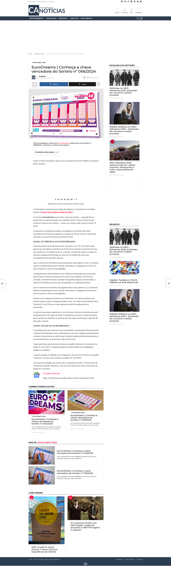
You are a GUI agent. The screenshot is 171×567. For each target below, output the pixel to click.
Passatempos (86, 18)
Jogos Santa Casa (39, 416)
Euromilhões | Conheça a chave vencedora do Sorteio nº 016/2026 (75, 472)
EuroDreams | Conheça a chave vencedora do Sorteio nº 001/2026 (84, 417)
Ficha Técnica (32, 1)
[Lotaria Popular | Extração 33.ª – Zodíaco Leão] (2, 283)
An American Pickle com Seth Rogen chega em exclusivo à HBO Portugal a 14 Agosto (85, 526)
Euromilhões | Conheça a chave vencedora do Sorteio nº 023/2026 (75, 452)
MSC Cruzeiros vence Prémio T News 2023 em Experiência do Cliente (45, 549)
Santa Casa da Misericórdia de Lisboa (57, 212)
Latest (117, 12)
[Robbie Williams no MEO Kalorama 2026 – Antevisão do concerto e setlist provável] (124, 113)
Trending (138, 12)
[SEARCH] (138, 18)
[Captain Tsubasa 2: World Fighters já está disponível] (124, 269)
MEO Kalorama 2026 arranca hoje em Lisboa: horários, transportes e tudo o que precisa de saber (122, 167)
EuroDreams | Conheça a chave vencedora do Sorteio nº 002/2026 (45, 421)
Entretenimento (36, 18)
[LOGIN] (141, 18)
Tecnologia (51, 18)
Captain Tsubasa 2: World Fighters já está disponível (124, 281)
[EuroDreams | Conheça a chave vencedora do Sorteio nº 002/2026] (46, 402)
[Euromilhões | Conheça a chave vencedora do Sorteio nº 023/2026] (42, 455)
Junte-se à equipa (42, 1)
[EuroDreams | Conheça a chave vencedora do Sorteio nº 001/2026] (85, 400)
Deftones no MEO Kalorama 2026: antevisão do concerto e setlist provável (123, 91)
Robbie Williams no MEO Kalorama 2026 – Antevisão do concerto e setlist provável (124, 130)
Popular (125, 12)
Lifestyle (74, 18)
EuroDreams (63, 143)
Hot (131, 12)
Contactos (51, 1)
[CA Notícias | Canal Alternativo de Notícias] (85, 564)
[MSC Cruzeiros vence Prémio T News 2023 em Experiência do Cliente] (46, 520)
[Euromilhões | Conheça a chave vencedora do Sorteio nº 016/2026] (42, 475)
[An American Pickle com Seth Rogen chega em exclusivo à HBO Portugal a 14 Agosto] (85, 508)
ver (56, 152)
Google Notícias (51, 373)
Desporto (63, 18)
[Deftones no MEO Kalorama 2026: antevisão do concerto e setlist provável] (124, 77)
